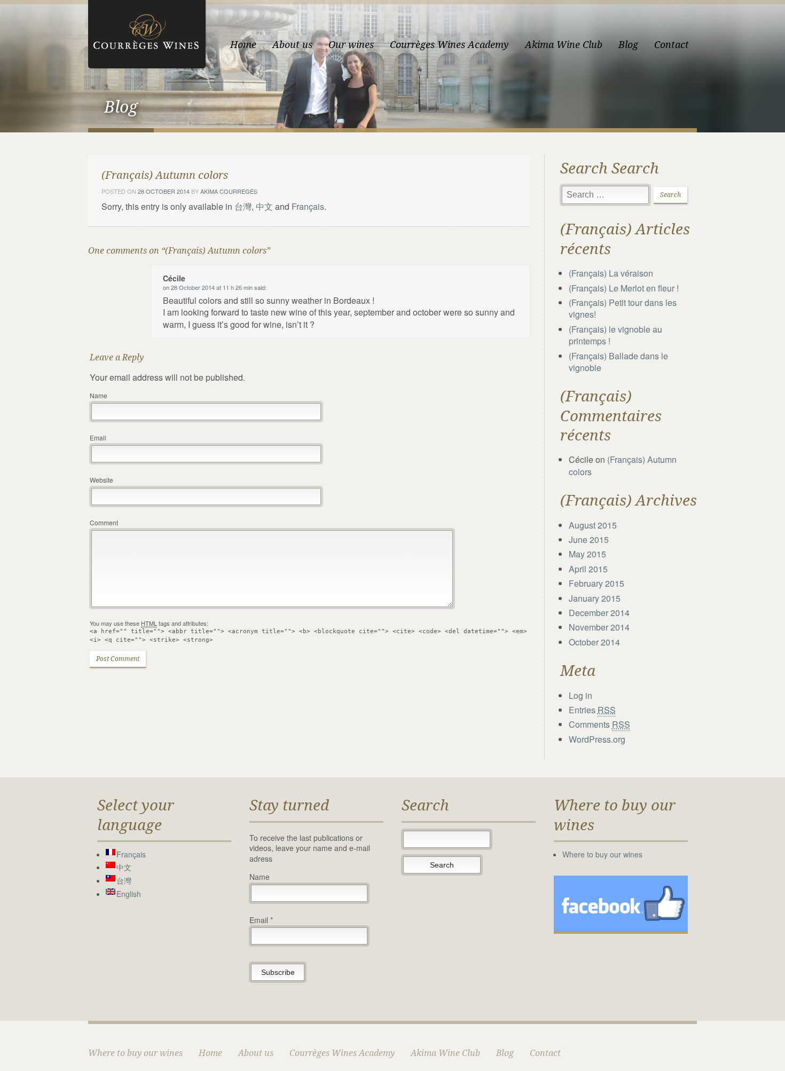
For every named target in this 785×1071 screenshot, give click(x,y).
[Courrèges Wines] (146, 32)
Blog (628, 44)
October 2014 (594, 642)
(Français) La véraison (611, 273)
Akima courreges (228, 191)
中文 (264, 206)
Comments (599, 724)
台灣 (243, 206)
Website (101, 479)
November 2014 (599, 627)
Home (243, 44)
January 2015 (595, 598)
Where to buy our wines (602, 854)
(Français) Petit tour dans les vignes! (623, 308)
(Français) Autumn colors (623, 465)
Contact (671, 44)
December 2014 (599, 613)
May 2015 (587, 554)
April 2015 (588, 569)
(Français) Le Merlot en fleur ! (624, 288)
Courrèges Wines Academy (449, 44)
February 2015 (596, 583)
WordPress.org (597, 739)
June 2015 (589, 539)
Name (98, 395)
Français (308, 206)
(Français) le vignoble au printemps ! (615, 335)
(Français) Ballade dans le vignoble (618, 362)
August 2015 (593, 525)
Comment (104, 522)
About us (292, 44)
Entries (592, 710)
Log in (580, 695)
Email (98, 437)
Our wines (351, 44)
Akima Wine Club (563, 44)
